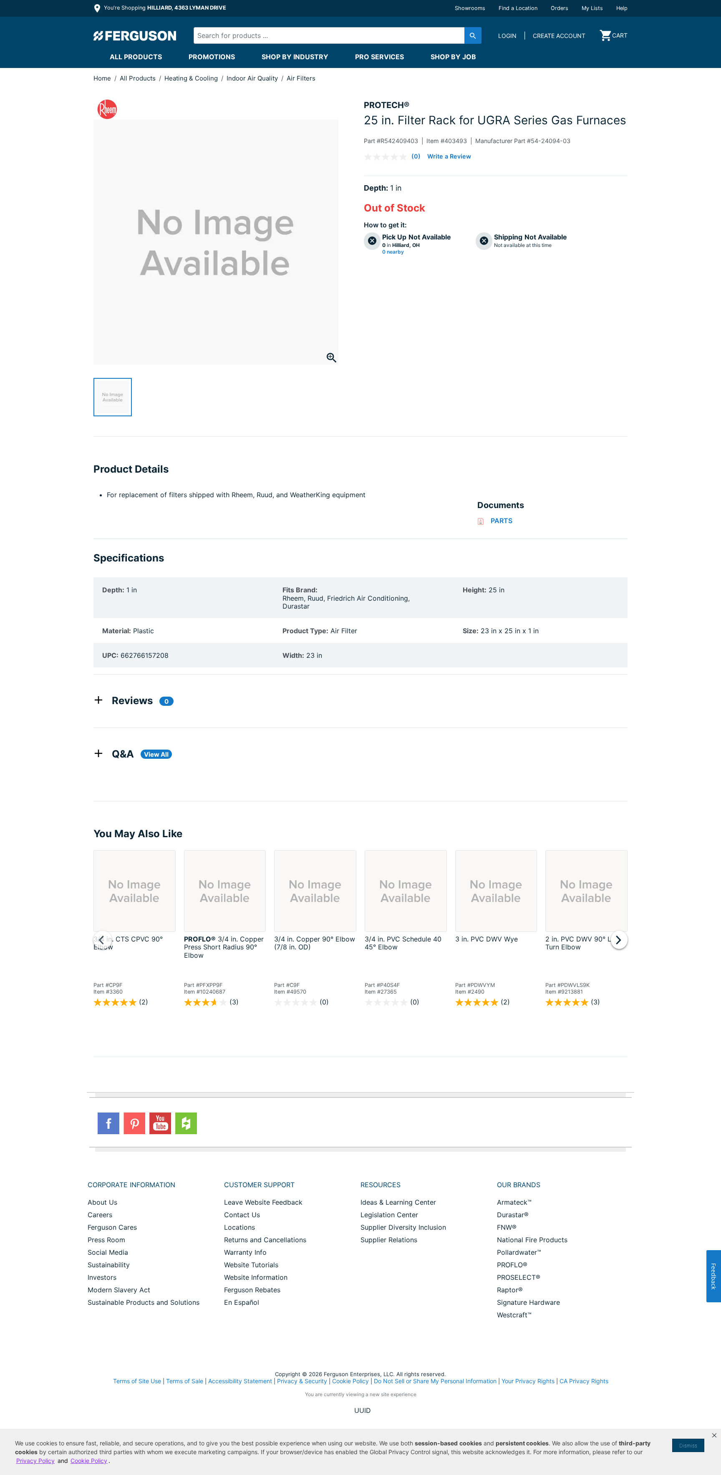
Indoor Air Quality (253, 78)
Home (102, 78)
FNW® (507, 1227)
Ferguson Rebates (252, 1290)
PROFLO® (512, 1265)
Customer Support (259, 1185)
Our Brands (518, 1185)
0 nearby (393, 252)
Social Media (108, 1252)
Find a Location (518, 8)
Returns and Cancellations (265, 1240)
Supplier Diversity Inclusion (403, 1227)
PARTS (501, 520)
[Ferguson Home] (135, 35)
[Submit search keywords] (473, 35)
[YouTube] (160, 1123)
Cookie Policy (350, 1380)
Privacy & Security (302, 1380)
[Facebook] (108, 1123)
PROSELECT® (518, 1277)
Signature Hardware (528, 1302)
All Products (136, 57)
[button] (714, 1435)
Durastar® (513, 1215)
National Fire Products (532, 1240)
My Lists (592, 8)
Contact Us (242, 1215)
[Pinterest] (134, 1123)
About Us (102, 1202)
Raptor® (510, 1290)
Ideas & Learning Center (398, 1202)
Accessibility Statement (240, 1380)
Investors (102, 1277)
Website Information (255, 1277)
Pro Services (379, 57)
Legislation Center (389, 1215)
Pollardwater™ (519, 1252)
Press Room (106, 1240)
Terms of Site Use (137, 1380)
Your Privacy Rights (528, 1380)
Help (622, 8)
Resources (380, 1185)
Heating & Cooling (191, 78)
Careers (100, 1215)
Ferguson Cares (112, 1227)
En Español (241, 1302)
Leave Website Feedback (263, 1202)
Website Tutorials (251, 1265)
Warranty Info (245, 1252)
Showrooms (470, 8)
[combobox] (330, 35)
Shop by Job (453, 57)
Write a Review (449, 156)
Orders (559, 8)
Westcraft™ (514, 1315)
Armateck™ (514, 1202)
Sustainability (109, 1265)
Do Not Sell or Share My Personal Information (435, 1381)
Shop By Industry (295, 57)
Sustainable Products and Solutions (143, 1302)
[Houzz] (186, 1123)
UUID (362, 1410)
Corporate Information (131, 1185)
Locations (239, 1227)
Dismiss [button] (688, 1445)
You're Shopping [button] (164, 8)
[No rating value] (387, 156)
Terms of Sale (184, 1380)
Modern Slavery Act (119, 1290)
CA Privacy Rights (584, 1380)
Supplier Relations (388, 1240)
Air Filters (301, 78)
